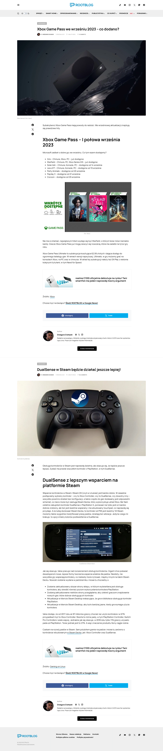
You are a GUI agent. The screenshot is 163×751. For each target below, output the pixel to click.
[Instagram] (129, 5)
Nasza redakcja (75, 734)
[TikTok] (120, 5)
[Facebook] (144, 5)
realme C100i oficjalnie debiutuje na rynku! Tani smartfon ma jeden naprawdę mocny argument (101, 279)
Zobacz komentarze (87, 348)
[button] (18, 5)
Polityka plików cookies (65, 737)
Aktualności (42, 23)
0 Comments (82, 34)
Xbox (52, 296)
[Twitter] (134, 5)
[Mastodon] (139, 5)
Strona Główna (61, 734)
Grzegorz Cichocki (64, 334)
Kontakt (95, 734)
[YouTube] (125, 5)
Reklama (86, 734)
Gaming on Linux (57, 666)
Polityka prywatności (85, 737)
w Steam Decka (74, 632)
